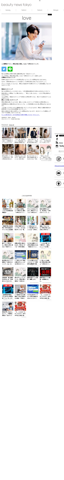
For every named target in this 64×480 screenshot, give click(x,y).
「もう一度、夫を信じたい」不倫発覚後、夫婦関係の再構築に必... (20, 141)
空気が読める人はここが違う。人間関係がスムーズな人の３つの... (7, 141)
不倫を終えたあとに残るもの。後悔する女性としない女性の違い (20, 157)
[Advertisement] (27, 177)
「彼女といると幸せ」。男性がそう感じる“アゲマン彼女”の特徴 (45, 157)
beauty (8, 10)
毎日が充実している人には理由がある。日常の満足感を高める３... (7, 157)
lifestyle (55, 10)
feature (39, 10)
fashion (24, 10)
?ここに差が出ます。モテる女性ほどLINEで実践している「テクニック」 (21, 114)
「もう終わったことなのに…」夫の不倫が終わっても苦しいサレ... (45, 141)
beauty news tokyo (15, 119)
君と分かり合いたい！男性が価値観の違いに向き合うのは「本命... (32, 157)
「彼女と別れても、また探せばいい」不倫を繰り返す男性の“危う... (32, 141)
